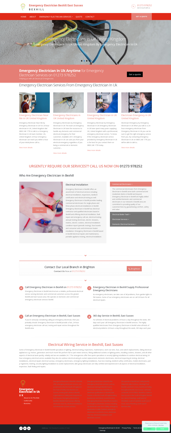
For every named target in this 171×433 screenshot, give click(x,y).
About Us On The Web (31, 398)
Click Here (39, 210)
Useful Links (28, 401)
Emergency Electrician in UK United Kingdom (85, 39)
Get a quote (141, 16)
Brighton (135, 268)
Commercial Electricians (121, 184)
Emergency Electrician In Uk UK (109, 428)
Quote (79, 16)
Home (23, 16)
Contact (90, 16)
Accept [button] (162, 428)
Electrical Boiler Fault (120, 214)
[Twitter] (25, 428)
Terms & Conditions (140, 428)
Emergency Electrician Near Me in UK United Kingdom (33, 117)
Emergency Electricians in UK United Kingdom (66, 117)
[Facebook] (21, 428)
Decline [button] (149, 428)
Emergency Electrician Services (55, 16)
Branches (27, 403)
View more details (26, 147)
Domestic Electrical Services (123, 224)
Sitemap (102, 430)
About (33, 16)
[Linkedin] (29, 428)
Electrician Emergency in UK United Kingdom (136, 117)
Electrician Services (120, 219)
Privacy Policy (126, 428)
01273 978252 (144, 5)
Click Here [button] (161, 425)
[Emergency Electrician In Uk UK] (23, 383)
